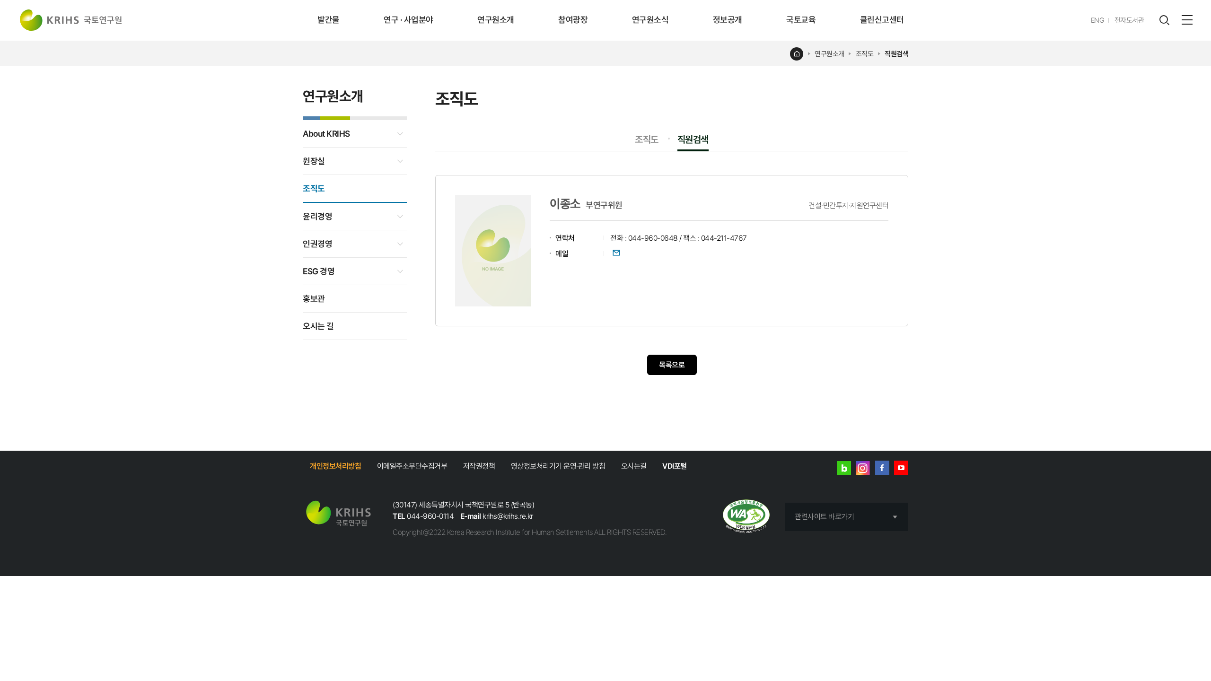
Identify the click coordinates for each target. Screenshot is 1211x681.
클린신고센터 (882, 20)
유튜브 (901, 468)
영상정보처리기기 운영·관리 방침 (558, 466)
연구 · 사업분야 (408, 20)
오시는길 (634, 466)
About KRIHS (326, 134)
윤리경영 (317, 216)
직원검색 (896, 54)
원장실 (314, 161)
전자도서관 (1129, 20)
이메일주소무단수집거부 (412, 466)
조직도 (865, 54)
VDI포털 (674, 466)
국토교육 (801, 20)
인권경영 (317, 244)
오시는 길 (318, 326)
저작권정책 (479, 466)
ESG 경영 (318, 271)
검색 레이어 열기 (1164, 20)
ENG (1098, 20)
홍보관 (314, 299)
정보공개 (727, 20)
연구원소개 (495, 20)
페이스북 (882, 468)
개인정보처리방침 (335, 466)
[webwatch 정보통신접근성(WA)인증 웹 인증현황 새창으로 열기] (746, 517)
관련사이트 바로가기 (824, 516)
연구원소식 (650, 20)
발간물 (328, 20)
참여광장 (573, 20)
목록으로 (671, 364)
